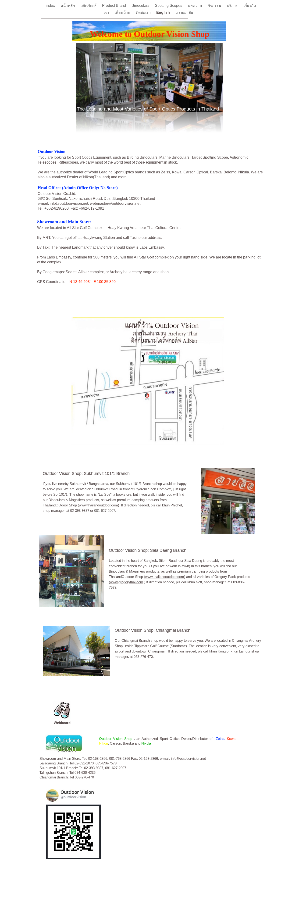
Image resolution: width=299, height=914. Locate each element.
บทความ (195, 5)
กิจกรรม (215, 5)
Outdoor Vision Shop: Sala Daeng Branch (147, 550)
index (51, 5)
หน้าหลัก (68, 5)
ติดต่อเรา (144, 12)
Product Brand (114, 5)
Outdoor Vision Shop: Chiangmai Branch (152, 630)
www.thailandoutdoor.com (98, 505)
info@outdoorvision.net (69, 203)
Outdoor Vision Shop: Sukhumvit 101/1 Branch (86, 473)
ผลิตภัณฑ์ (89, 5)
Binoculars (141, 5)
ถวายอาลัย (184, 12)
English (163, 12)
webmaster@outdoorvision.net (115, 203)
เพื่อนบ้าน (123, 12)
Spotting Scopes (169, 5)
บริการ (233, 5)
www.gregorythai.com (126, 582)
